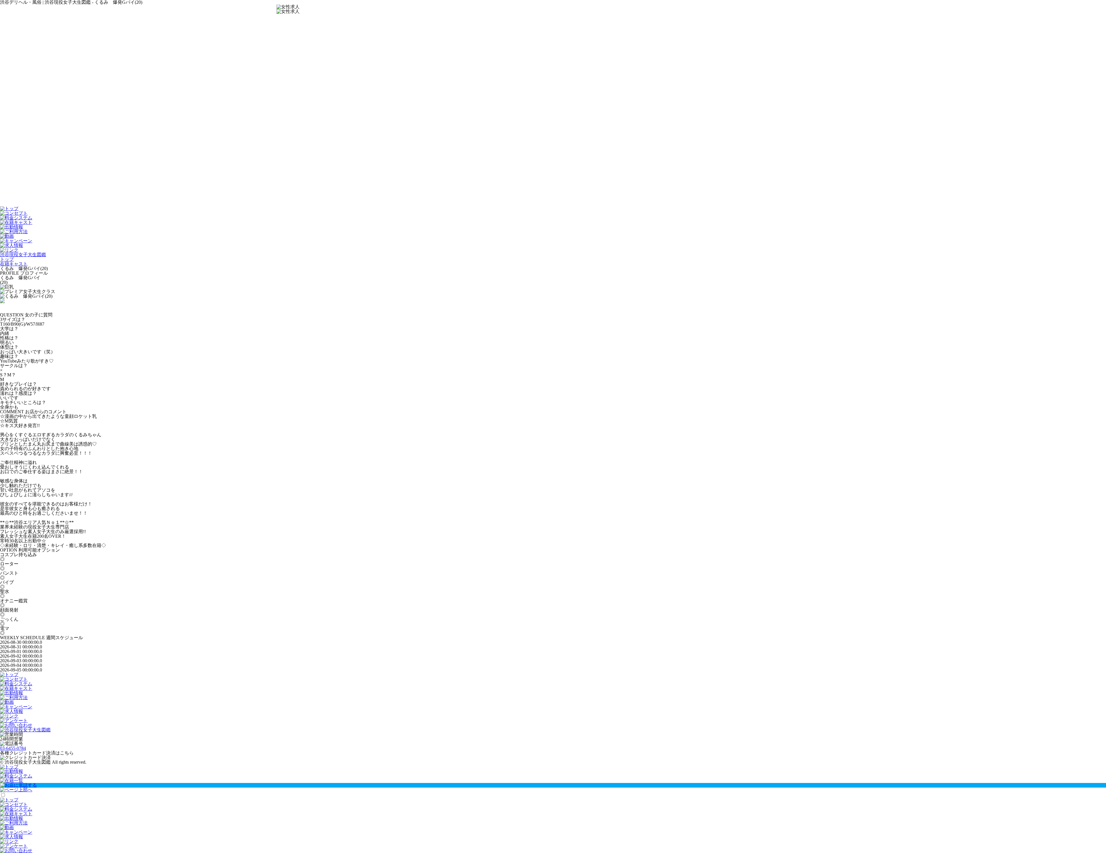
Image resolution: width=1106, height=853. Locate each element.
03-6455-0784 (13, 748)
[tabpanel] (553, 296)
